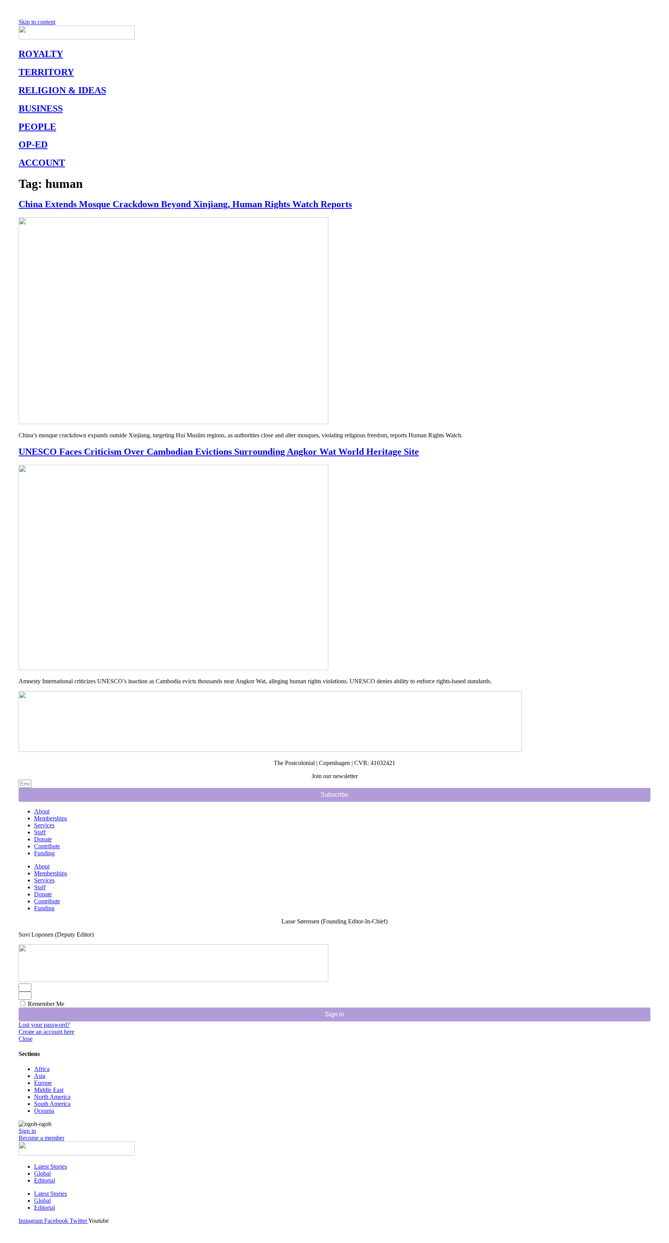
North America (52, 1096)
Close (26, 1038)
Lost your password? (44, 1024)
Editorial (44, 1180)
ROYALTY (41, 54)
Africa (42, 1069)
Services (44, 825)
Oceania (44, 1110)
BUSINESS (41, 108)
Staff (40, 832)
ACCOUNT (42, 163)
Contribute (47, 846)
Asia (39, 1076)
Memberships (50, 818)
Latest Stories (50, 1166)
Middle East (48, 1090)
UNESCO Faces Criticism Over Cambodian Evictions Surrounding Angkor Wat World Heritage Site (219, 452)
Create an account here (46, 1031)
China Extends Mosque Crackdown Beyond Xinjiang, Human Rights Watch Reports (185, 204)
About (42, 811)
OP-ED (33, 144)
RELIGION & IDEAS (62, 90)
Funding (44, 853)
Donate (43, 839)
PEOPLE (37, 127)
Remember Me (45, 1004)
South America (52, 1103)
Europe (43, 1083)
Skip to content (37, 22)
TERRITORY (46, 72)
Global (42, 1173)
